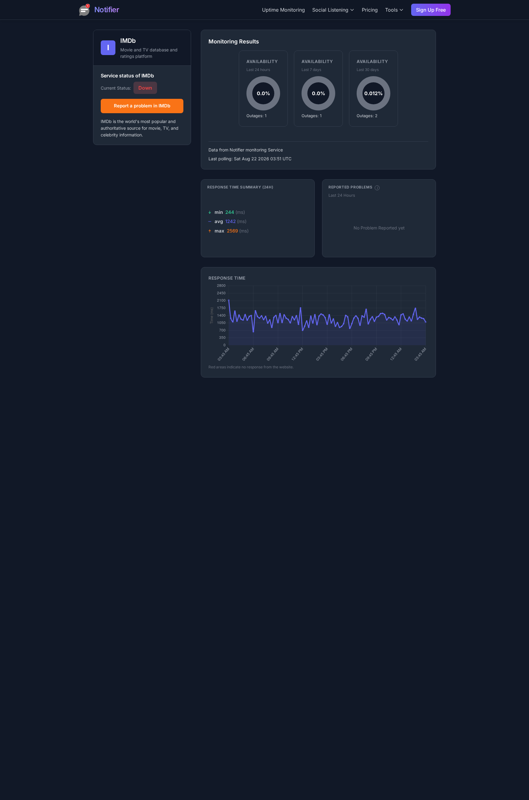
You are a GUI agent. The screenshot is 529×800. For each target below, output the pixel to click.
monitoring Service (264, 149)
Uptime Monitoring (283, 10)
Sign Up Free (431, 10)
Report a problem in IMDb (142, 106)
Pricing (370, 10)
